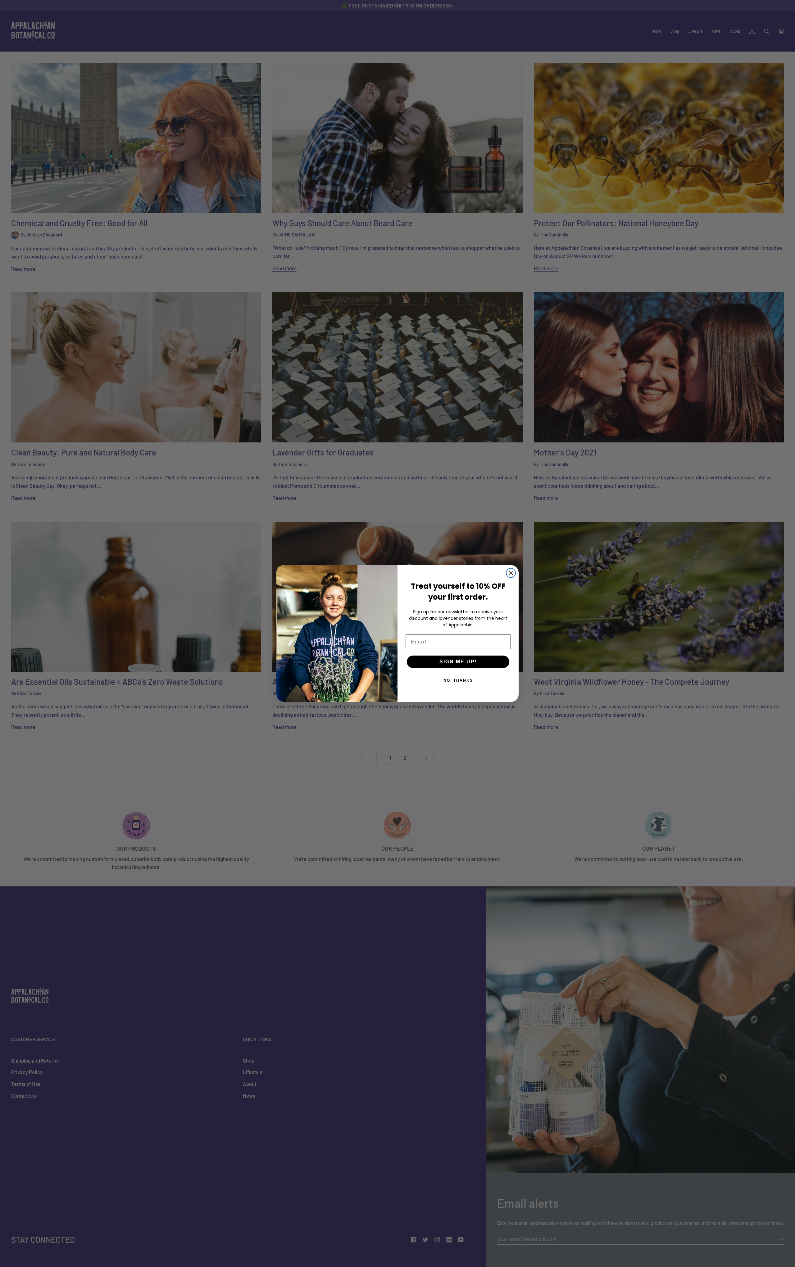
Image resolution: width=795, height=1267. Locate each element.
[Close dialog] (511, 573)
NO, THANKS (458, 680)
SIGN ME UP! (458, 661)
